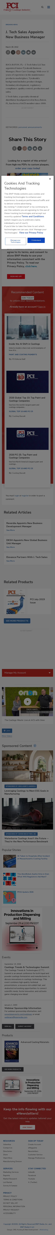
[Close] (50, 179)
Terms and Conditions (33, 216)
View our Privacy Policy (31, 232)
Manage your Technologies (16, 241)
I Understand (36, 240)
